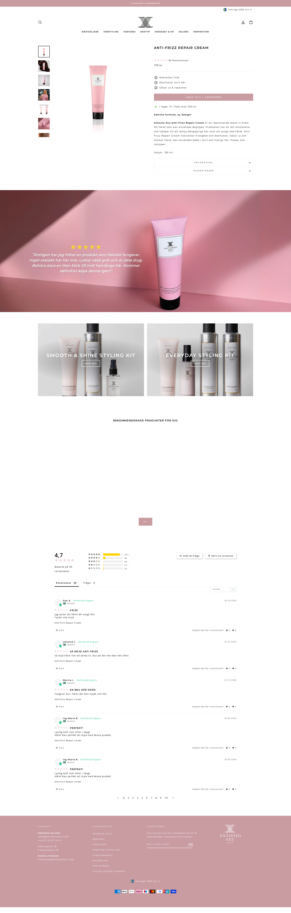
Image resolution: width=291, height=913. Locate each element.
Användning (203, 162)
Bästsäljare (90, 31)
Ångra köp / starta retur (107, 850)
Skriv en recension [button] (222, 555)
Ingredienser (203, 171)
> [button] (173, 797)
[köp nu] (91, 359)
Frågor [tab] (87, 582)
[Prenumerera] (191, 844)
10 (166, 797)
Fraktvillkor (99, 844)
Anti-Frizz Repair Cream (68, 622)
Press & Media (101, 866)
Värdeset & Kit (164, 31)
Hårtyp (145, 31)
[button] (228, 630)
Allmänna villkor (103, 834)
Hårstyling (111, 31)
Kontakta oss (100, 860)
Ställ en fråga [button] (191, 555)
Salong (184, 31)
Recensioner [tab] (63, 582)
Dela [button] (61, 630)
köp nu (200, 363)
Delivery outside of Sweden (109, 871)
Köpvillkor (99, 839)
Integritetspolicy (103, 855)
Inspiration (201, 31)
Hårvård (130, 31)
